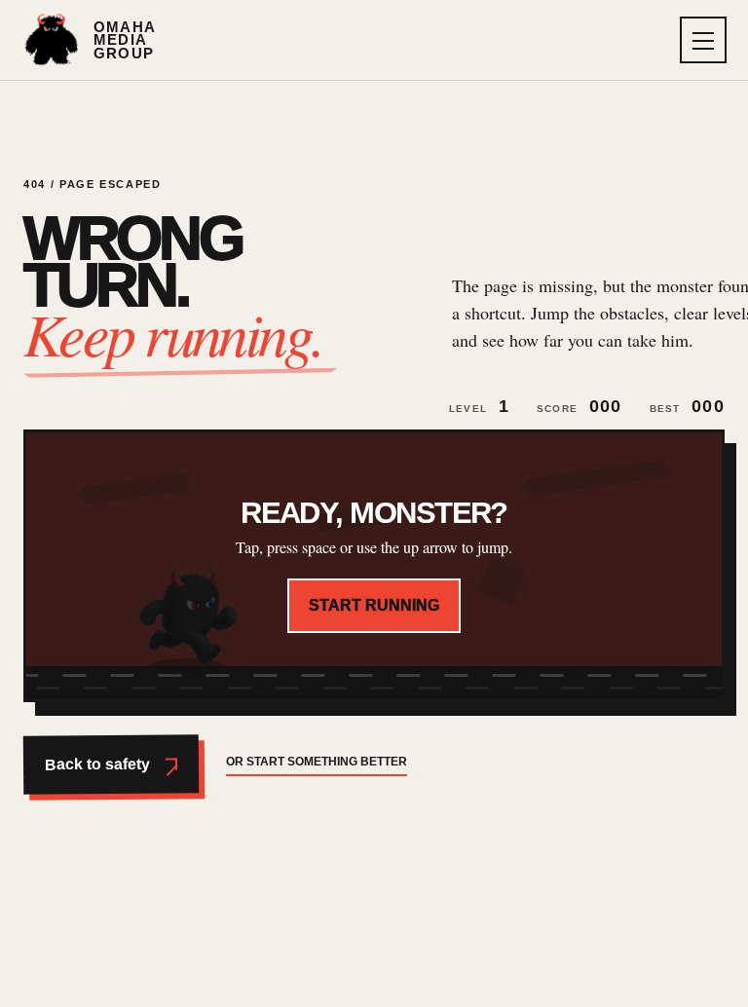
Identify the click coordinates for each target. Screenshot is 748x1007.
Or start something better (316, 761)
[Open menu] (703, 40)
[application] (374, 565)
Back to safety (97, 764)
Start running (374, 605)
